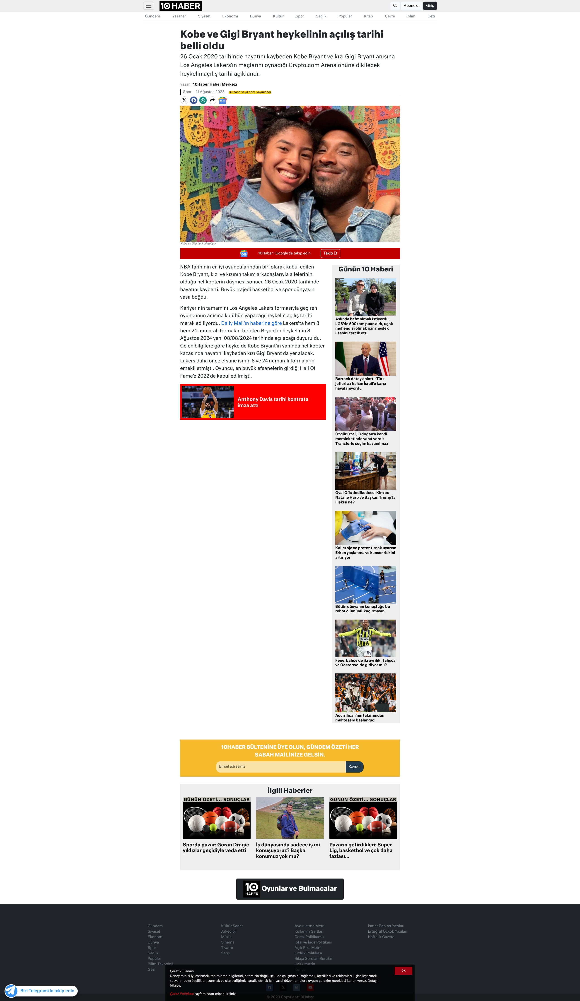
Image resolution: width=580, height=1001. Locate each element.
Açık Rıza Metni (308, 948)
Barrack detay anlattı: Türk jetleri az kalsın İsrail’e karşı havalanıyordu (360, 383)
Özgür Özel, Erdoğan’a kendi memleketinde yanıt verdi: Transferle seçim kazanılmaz (361, 439)
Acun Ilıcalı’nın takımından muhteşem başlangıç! (359, 718)
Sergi (225, 953)
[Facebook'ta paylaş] (194, 100)
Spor (300, 16)
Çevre (390, 16)
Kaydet (355, 767)
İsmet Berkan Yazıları (386, 926)
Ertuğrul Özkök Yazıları (387, 932)
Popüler (345, 16)
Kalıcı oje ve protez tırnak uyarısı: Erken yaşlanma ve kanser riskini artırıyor (365, 553)
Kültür (278, 16)
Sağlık (321, 16)
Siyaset (204, 16)
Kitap (368, 16)
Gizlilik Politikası (308, 953)
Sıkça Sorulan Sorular (313, 959)
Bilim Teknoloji (160, 964)
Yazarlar (179, 16)
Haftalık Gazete (381, 937)
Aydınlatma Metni (310, 926)
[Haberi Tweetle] (184, 100)
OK (403, 971)
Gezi (431, 16)
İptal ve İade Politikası (313, 942)
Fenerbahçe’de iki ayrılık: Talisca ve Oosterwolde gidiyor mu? (365, 663)
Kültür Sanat (232, 926)
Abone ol (411, 6)
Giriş (430, 6)
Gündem (152, 16)
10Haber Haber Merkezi (215, 84)
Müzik (226, 937)
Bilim (411, 16)
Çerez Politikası (182, 994)
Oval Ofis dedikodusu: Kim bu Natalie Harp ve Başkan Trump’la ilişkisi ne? (365, 497)
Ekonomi (230, 16)
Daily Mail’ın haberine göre (251, 323)
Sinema (227, 942)
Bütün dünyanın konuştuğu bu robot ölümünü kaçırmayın (362, 609)
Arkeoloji (229, 932)
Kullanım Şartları (309, 932)
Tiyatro (227, 948)
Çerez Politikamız (309, 937)
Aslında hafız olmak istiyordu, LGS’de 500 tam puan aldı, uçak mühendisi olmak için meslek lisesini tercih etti (364, 326)
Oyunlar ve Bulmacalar (298, 889)
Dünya (255, 16)
